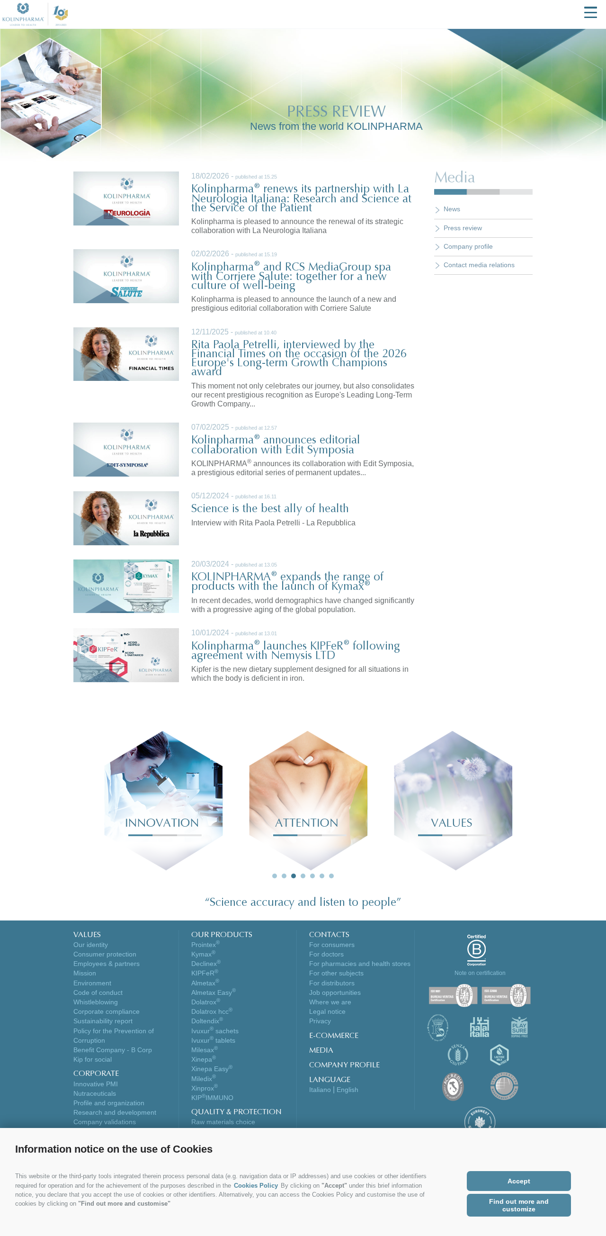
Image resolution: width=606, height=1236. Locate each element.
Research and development (114, 1112)
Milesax (204, 1050)
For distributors (332, 983)
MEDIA (321, 1051)
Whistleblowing (95, 1002)
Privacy (320, 1021)
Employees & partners (106, 963)
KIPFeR (204, 973)
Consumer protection (104, 954)
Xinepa (203, 1059)
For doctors (326, 954)
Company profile (468, 246)
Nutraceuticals (94, 1093)
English (347, 1089)
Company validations (104, 1122)
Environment (92, 983)
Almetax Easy (213, 992)
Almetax (205, 983)
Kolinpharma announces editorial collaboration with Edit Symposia (275, 445)
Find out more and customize (519, 1205)
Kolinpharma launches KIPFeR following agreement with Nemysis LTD (295, 651)
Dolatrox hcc (211, 1011)
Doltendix (207, 1021)
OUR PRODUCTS (221, 935)
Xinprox (204, 1088)
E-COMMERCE (333, 1036)
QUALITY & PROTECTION (236, 1112)
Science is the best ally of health (270, 509)
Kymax (203, 954)
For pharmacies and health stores (359, 963)
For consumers (332, 944)
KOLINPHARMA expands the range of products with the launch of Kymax (287, 582)
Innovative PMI (95, 1084)
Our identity (90, 944)
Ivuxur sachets (215, 1031)
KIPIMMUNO (212, 1097)
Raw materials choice (223, 1122)
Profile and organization (108, 1103)
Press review (463, 228)
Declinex (206, 963)
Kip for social (92, 1059)
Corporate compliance (106, 1011)
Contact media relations (479, 265)
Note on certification (480, 973)
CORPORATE (96, 1074)
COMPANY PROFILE (344, 1065)
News (452, 209)
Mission (84, 973)
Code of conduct (98, 992)
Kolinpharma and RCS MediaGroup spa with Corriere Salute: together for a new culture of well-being (291, 277)
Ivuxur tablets (213, 1040)
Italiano (320, 1089)
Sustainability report (103, 1021)
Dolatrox (205, 1002)
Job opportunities (335, 992)
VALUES (87, 935)
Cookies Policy (256, 1185)
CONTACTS (329, 935)
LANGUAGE (329, 1080)
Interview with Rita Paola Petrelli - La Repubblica (273, 523)
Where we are (330, 1002)
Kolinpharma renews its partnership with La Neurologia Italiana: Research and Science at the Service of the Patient (301, 199)
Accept (519, 1181)
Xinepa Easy (211, 1069)
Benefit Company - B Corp (112, 1050)
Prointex (205, 944)
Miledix (203, 1079)
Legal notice (327, 1011)
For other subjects (336, 973)
